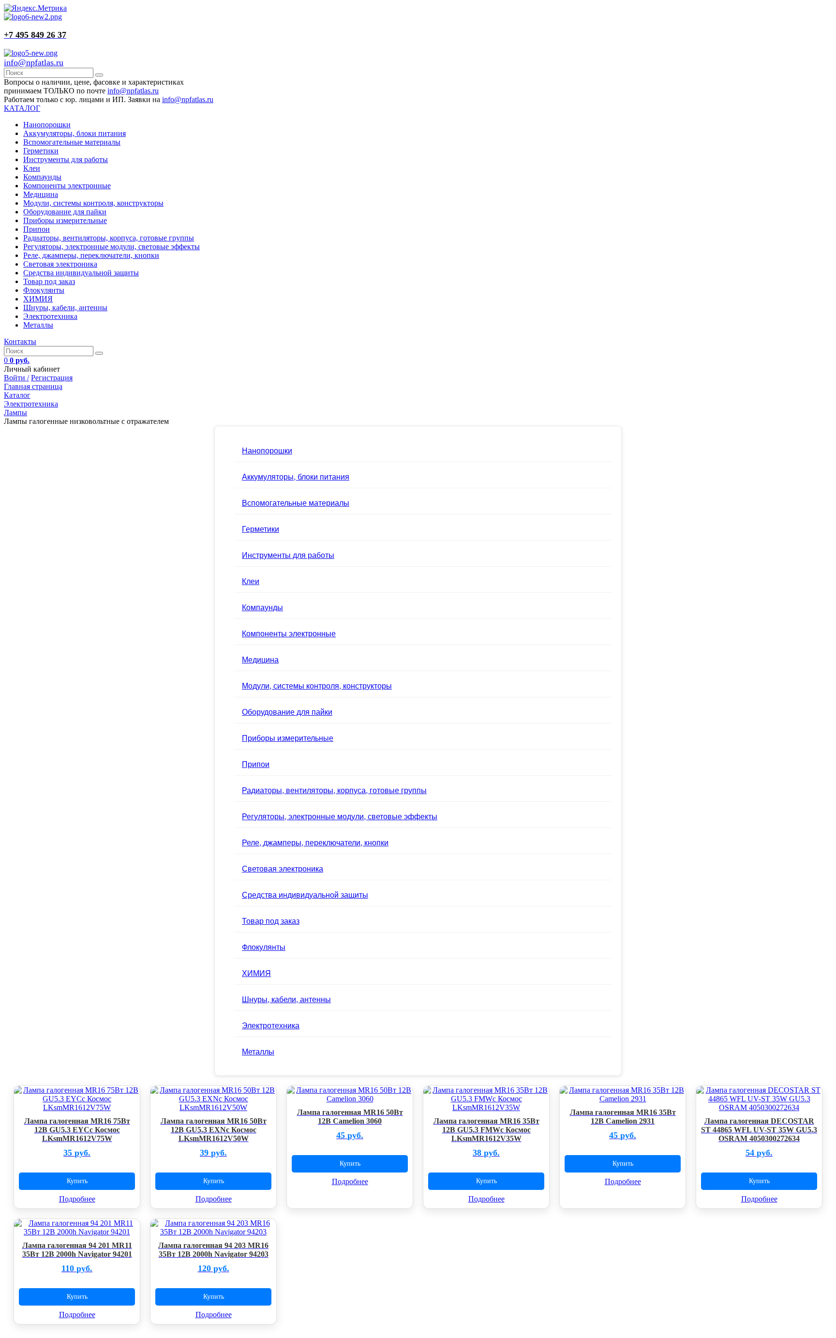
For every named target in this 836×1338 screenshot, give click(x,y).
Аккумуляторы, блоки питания (74, 133)
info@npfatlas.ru (33, 62)
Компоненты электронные (67, 185)
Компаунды (42, 177)
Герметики (41, 151)
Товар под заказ (49, 281)
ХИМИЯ (38, 299)
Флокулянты (43, 290)
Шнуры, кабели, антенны (65, 307)
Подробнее (77, 1199)
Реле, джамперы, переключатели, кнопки (91, 255)
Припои (36, 229)
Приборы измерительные (65, 220)
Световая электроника (60, 264)
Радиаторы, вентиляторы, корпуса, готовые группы (108, 238)
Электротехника (50, 316)
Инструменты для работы (65, 159)
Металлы (38, 325)
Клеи (31, 168)
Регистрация (52, 378)
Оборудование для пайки (64, 212)
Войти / (16, 378)
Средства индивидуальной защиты (81, 273)
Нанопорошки (47, 124)
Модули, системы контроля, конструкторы (93, 203)
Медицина (40, 194)
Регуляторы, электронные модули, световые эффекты (111, 246)
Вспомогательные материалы (71, 142)
